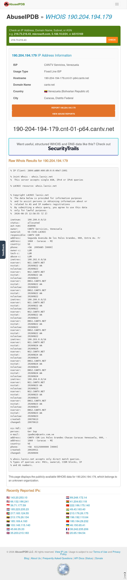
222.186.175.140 (80, 505)
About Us (36, 558)
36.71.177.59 (18, 505)
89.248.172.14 (78, 497)
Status (89, 558)
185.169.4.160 (18, 521)
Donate (99, 558)
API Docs (79, 558)
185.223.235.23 (19, 509)
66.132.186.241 (19, 501)
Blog (26, 558)
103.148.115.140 (20, 525)
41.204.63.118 (78, 501)
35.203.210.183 (19, 533)
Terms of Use (100, 551)
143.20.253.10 (18, 497)
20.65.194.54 (77, 533)
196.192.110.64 (79, 517)
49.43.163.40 (77, 509)
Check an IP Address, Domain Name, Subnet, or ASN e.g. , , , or (46, 32)
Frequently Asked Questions (57, 558)
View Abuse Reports (63, 113)
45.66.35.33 (17, 529)
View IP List (61, 551)
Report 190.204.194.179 (63, 107)
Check (112, 39)
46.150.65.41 (77, 525)
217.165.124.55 (19, 513)
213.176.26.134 (19, 517)
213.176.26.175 (79, 513)
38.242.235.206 (79, 529)
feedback (3, 250)
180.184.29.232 (79, 521)
